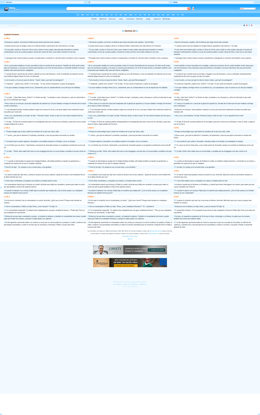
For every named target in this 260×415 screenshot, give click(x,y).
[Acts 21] (2, 192)
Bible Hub (130, 238)
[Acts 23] (257, 192)
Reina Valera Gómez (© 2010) (130, 236)
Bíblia (9, 25)
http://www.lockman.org (155, 231)
